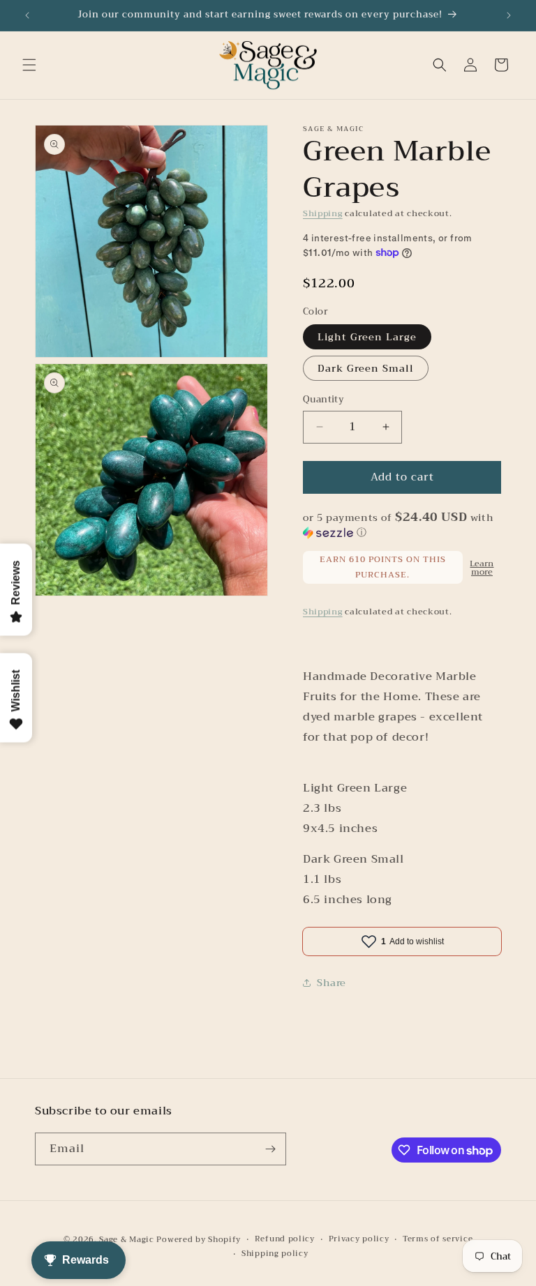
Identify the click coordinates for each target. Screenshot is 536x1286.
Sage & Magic (126, 1239)
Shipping (323, 213)
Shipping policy (274, 1254)
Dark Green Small (366, 368)
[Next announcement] (508, 15)
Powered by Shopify (198, 1239)
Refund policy (285, 1239)
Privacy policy (359, 1239)
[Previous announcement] (27, 15)
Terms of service (437, 1239)
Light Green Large (367, 336)
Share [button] (331, 982)
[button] (29, 65)
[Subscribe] (270, 1149)
